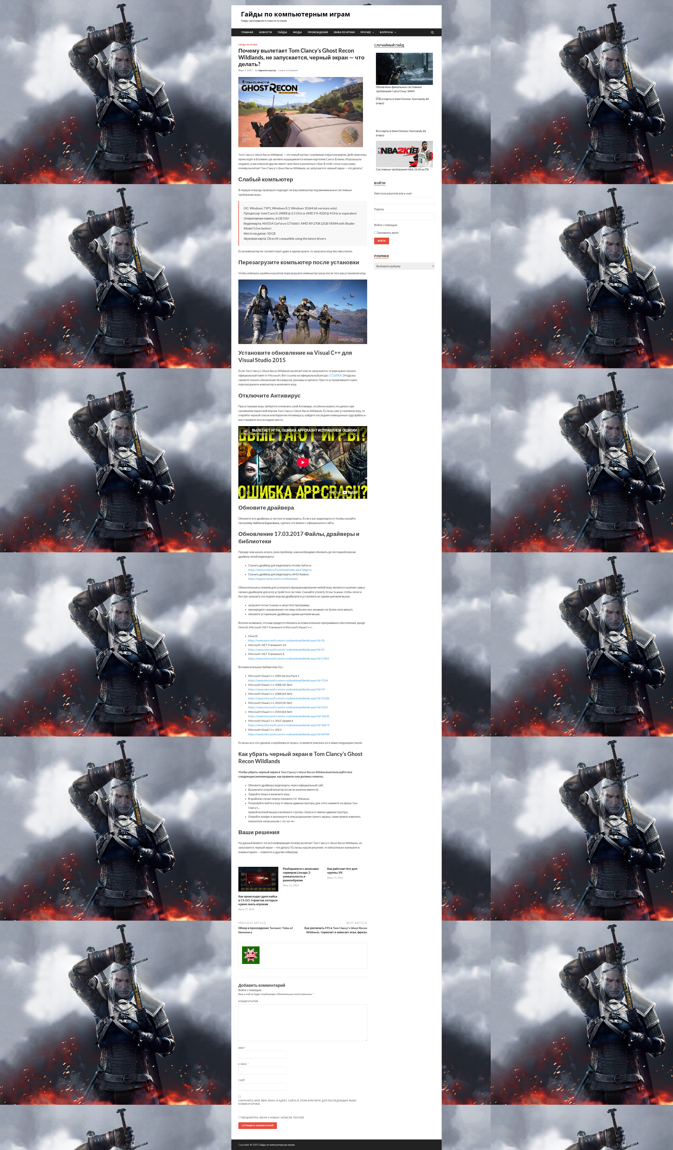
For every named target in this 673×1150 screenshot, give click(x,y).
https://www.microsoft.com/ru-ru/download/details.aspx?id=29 (286, 689)
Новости (265, 32)
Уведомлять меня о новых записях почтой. (272, 1117)
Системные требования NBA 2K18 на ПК (402, 169)
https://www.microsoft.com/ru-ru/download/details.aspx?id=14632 (288, 716)
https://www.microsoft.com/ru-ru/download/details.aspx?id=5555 (288, 707)
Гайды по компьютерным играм (295, 14)
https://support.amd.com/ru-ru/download (273, 578)
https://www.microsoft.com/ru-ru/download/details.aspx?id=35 (286, 640)
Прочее (366, 32)
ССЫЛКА (335, 375)
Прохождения (318, 32)
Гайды (282, 32)
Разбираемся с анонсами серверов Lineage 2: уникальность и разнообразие (301, 874)
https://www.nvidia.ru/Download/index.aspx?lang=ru (280, 569)
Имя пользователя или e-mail (393, 193)
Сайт (241, 1080)
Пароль (379, 209)
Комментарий (248, 1001)
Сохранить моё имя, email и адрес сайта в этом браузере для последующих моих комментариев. (297, 1102)
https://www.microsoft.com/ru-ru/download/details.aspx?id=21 (286, 649)
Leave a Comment (288, 70)
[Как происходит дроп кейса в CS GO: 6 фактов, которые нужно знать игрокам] (258, 892)
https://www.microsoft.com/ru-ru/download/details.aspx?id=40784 (288, 734)
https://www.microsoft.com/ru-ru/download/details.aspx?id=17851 (288, 658)
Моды (297, 32)
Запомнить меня (387, 232)
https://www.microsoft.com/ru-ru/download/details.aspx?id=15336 (288, 698)
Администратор (267, 70)
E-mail (243, 1064)
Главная (247, 32)
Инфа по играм (344, 32)
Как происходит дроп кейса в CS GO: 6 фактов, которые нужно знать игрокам (258, 900)
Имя (242, 1048)
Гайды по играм (247, 45)
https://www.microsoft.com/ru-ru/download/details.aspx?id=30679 (288, 725)
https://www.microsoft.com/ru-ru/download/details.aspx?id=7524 (288, 680)
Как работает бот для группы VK (342, 870)
